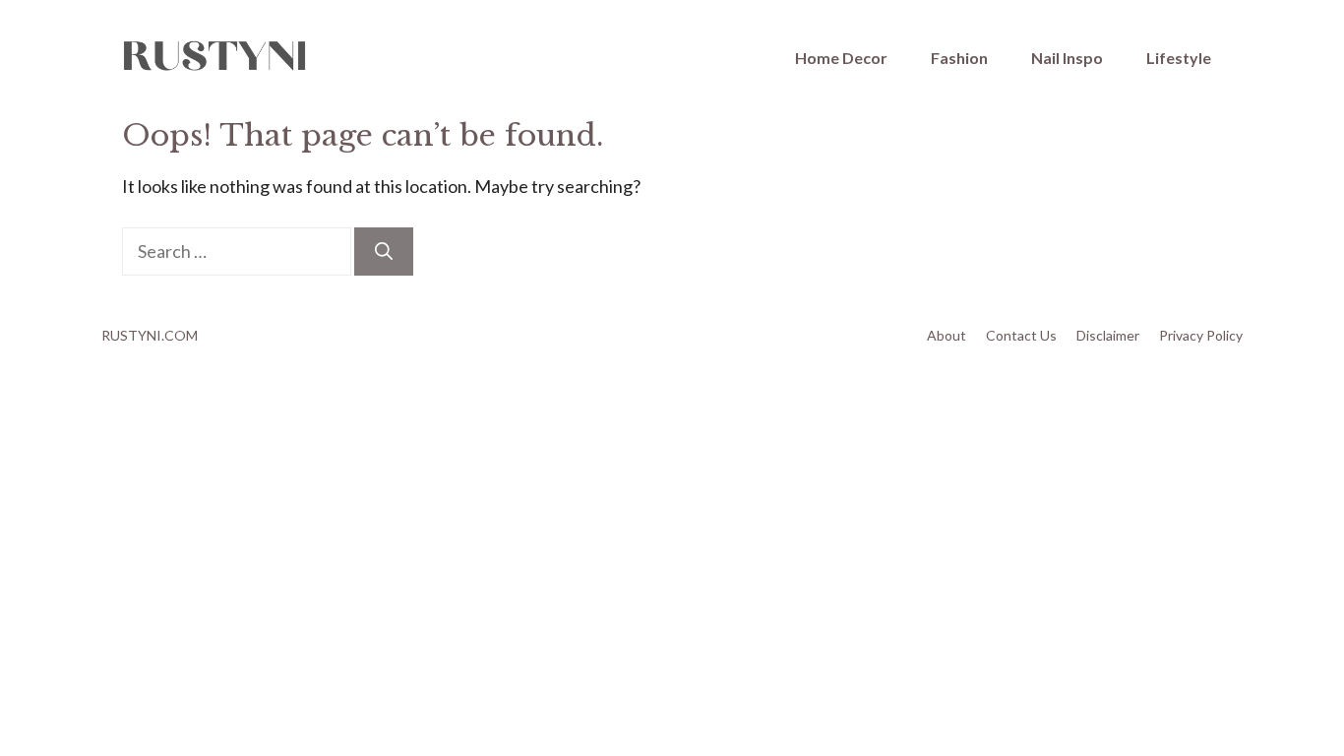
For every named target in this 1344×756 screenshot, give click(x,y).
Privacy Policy (1201, 335)
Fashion (959, 57)
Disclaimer (1107, 335)
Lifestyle (1178, 57)
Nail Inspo (1067, 57)
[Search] (383, 251)
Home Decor (841, 57)
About (946, 335)
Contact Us (1021, 335)
